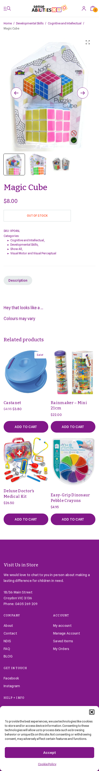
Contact (10, 633)
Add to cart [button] (26, 427)
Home (8, 23)
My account (62, 626)
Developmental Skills (29, 23)
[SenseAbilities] (49, 8)
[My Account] (84, 8)
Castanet (12, 402)
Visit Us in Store (21, 565)
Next (82, 93)
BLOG (8, 656)
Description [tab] (17, 280)
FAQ (7, 649)
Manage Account (66, 633)
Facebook (11, 678)
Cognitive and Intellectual (64, 23)
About (8, 626)
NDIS (7, 641)
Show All (16, 249)
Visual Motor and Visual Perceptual (33, 253)
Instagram (12, 686)
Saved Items (63, 641)
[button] (91, 712)
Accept (49, 752)
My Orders (61, 649)
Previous (16, 93)
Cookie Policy (47, 764)
